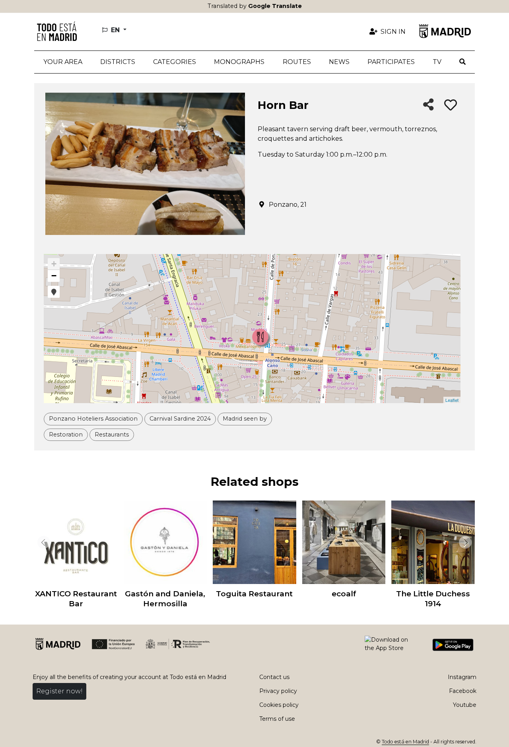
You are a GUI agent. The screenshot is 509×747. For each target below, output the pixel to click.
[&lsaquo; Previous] (42, 542)
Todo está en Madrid (405, 742)
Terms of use (277, 718)
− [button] (53, 276)
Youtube (464, 704)
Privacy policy (278, 691)
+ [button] (53, 264)
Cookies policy (279, 704)
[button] (117, 62)
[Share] (428, 105)
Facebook (462, 691)
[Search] (463, 62)
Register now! (59, 691)
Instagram (462, 677)
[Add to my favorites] (450, 105)
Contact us (274, 677)
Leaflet (451, 400)
